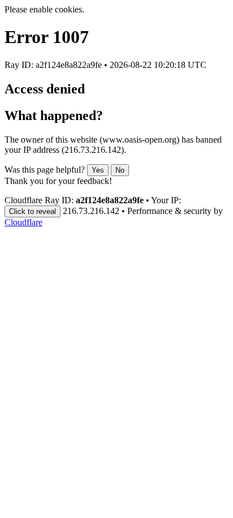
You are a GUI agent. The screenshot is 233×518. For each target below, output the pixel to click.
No (119, 170)
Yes (98, 170)
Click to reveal (32, 211)
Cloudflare (23, 222)
